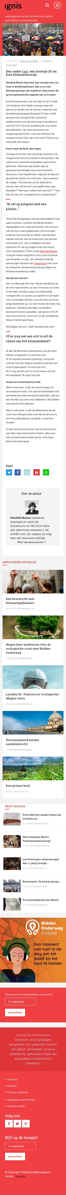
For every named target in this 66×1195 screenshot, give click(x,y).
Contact (12, 1085)
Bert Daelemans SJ (39, 823)
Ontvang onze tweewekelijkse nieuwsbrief (29, 994)
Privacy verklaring (17, 1092)
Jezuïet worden (16, 1105)
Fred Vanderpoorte (39, 845)
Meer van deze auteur (30, 542)
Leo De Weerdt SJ (38, 868)
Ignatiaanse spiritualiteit (21, 1099)
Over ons (12, 1079)
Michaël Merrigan (38, 886)
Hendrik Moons (29, 61)
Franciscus (40, 263)
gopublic (20, 1176)
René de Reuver (48, 251)
